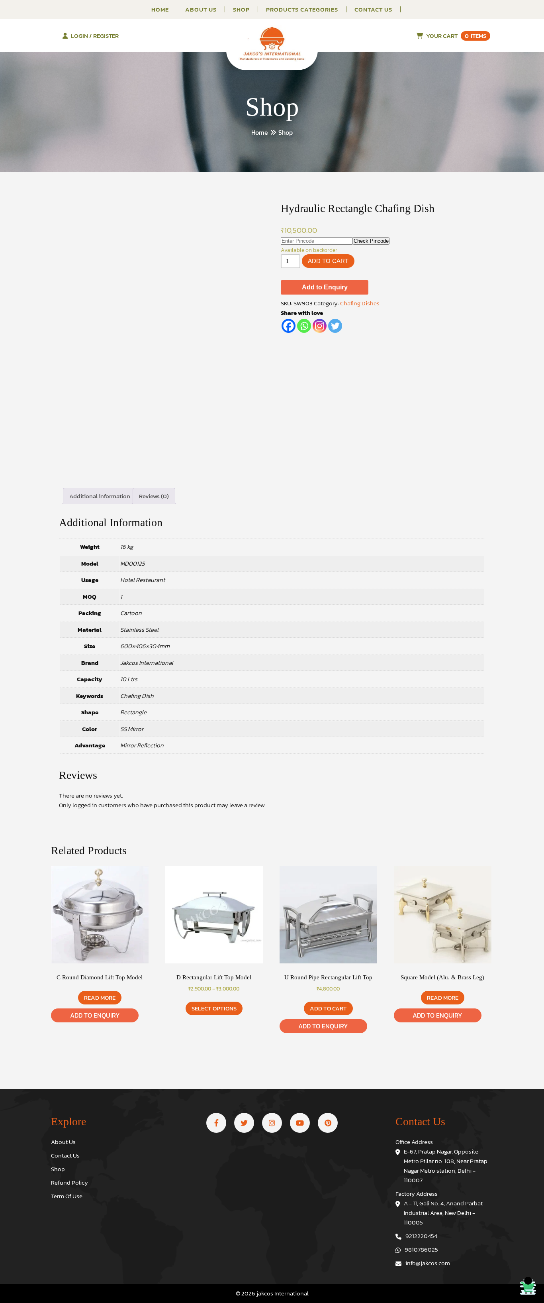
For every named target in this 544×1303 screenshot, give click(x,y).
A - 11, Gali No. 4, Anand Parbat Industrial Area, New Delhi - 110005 (443, 1213)
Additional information (99, 496)
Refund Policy (69, 1182)
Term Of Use (66, 1196)
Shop (241, 9)
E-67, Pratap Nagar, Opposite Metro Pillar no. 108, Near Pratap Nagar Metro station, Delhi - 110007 (445, 1166)
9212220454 (421, 1235)
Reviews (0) (154, 496)
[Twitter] (335, 326)
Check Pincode (371, 241)
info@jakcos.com (427, 1263)
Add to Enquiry (325, 287)
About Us (201, 9)
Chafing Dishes (360, 303)
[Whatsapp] (304, 326)
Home (160, 9)
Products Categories (302, 9)
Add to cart (328, 260)
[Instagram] (320, 326)
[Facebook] (288, 326)
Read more (99, 997)
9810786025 (421, 1249)
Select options (214, 1008)
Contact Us (373, 9)
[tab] (100, 496)
